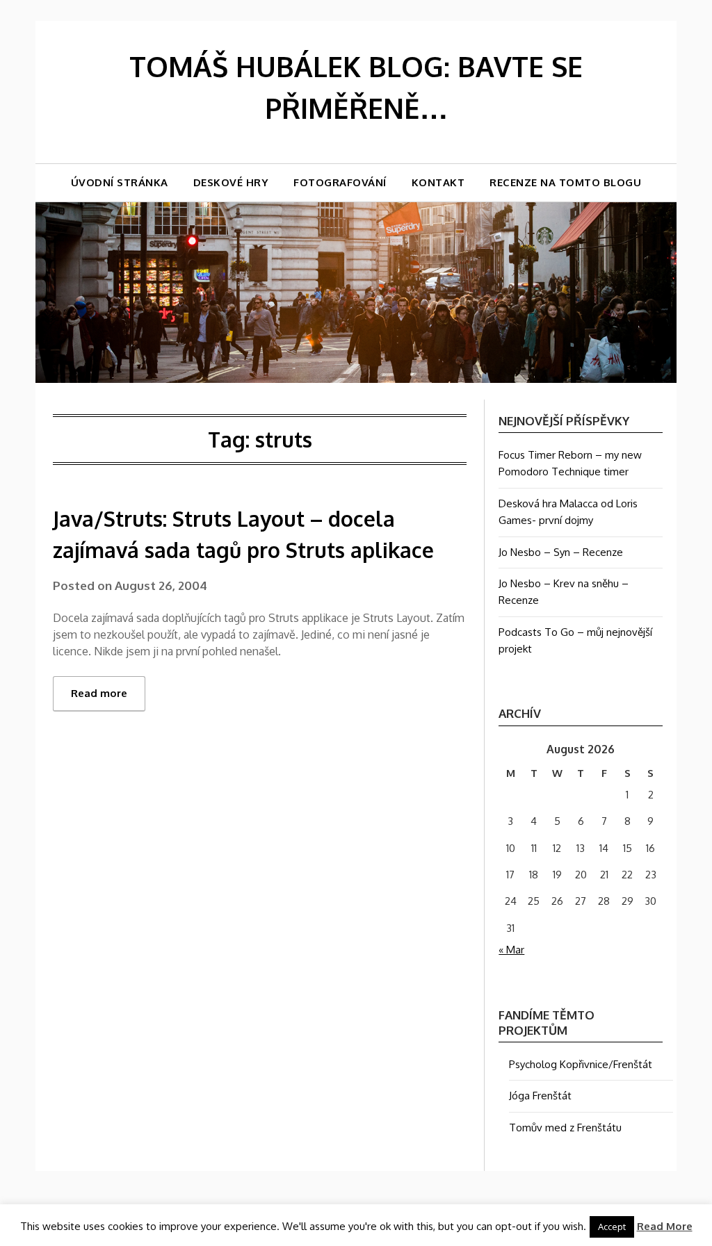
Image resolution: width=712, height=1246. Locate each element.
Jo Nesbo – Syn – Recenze (561, 552)
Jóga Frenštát (540, 1095)
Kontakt (438, 182)
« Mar (511, 949)
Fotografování (340, 182)
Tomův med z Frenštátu (565, 1127)
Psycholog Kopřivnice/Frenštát (580, 1064)
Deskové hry (231, 182)
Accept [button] (612, 1226)
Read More (665, 1226)
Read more (99, 693)
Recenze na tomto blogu (565, 182)
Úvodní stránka (119, 182)
